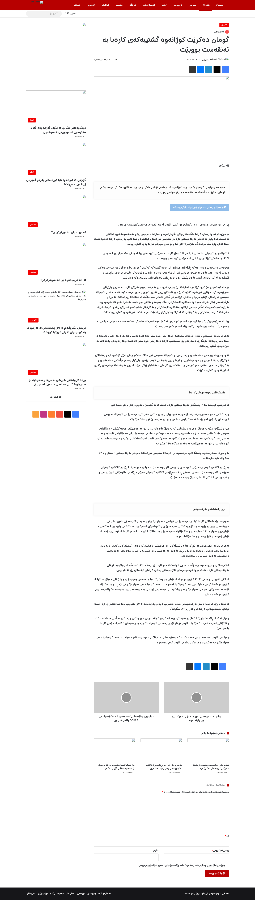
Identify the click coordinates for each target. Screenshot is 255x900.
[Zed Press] (37, 2)
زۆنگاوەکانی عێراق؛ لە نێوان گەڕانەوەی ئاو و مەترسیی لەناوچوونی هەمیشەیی (58, 130)
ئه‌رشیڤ (60, 893)
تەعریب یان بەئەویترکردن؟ (68, 232)
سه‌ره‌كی (219, 5)
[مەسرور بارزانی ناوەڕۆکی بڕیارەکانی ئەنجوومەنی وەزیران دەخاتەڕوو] (161, 750)
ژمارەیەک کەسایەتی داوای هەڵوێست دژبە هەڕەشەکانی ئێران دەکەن (116, 766)
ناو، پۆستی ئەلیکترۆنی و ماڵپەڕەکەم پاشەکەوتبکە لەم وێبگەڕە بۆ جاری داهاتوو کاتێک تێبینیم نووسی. (182, 865)
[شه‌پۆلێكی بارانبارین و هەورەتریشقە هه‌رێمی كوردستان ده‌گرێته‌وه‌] (208, 750)
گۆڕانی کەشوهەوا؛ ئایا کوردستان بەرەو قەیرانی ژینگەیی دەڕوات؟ (56, 182)
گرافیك (105, 5)
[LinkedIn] (208, 69)
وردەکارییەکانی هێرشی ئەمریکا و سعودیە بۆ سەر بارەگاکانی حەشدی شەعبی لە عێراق (57, 382)
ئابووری (178, 5)
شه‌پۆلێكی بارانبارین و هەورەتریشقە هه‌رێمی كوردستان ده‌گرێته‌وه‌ (211, 766)
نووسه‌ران (80, 893)
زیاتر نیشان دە (56, 397)
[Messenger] (200, 69)
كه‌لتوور (91, 5)
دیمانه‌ (77, 5)
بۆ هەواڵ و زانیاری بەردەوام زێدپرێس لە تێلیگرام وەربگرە (198, 207)
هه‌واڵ (206, 5)
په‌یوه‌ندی (91, 893)
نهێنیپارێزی (43, 893)
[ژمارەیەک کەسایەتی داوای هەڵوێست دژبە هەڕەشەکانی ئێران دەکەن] (114, 750)
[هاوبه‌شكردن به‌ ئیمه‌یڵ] (192, 69)
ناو (227, 836)
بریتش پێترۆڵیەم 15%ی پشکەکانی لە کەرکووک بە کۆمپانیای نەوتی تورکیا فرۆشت (56, 330)
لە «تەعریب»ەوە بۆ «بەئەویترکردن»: (63, 280)
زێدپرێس (205, 59)
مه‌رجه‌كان (31, 893)
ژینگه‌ (164, 5)
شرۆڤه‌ (132, 5)
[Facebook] (225, 69)
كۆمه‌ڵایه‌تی (149, 5)
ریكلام (52, 893)
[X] (217, 69)
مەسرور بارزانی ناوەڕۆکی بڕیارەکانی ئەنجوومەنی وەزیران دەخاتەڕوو (164, 766)
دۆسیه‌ (119, 5)
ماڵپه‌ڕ (156, 850)
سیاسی (192, 5)
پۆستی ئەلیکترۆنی (220, 850)
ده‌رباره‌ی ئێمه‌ (104, 893)
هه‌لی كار (70, 893)
